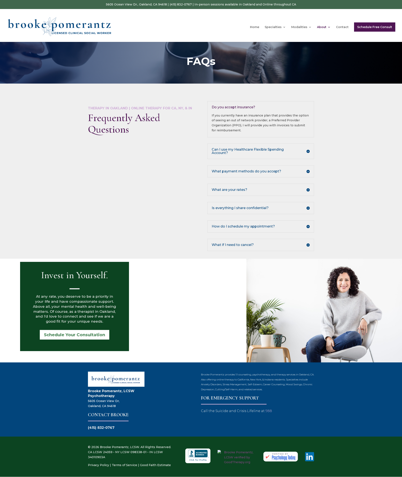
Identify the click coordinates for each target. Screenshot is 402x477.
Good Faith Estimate (155, 465)
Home (254, 27)
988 (268, 411)
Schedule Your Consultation (74, 334)
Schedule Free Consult (374, 27)
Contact (342, 27)
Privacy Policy (98, 465)
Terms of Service (124, 465)
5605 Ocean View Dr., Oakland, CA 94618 (136, 4)
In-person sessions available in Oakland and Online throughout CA (245, 4)
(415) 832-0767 (181, 4)
